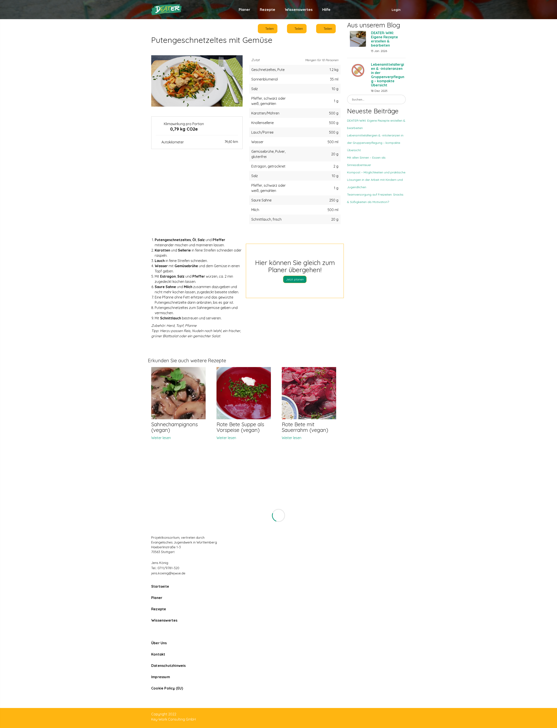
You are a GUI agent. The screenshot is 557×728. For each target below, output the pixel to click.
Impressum (160, 677)
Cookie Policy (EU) (167, 688)
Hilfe (326, 9)
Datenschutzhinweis (168, 665)
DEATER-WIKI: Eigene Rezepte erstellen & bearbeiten (384, 39)
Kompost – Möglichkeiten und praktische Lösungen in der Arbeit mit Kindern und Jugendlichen (376, 179)
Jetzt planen (295, 279)
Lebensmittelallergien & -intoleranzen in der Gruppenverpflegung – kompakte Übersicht (387, 74)
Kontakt (158, 654)
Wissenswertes (299, 9)
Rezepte (267, 9)
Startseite (160, 586)
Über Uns (159, 643)
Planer (244, 9)
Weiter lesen (161, 438)
